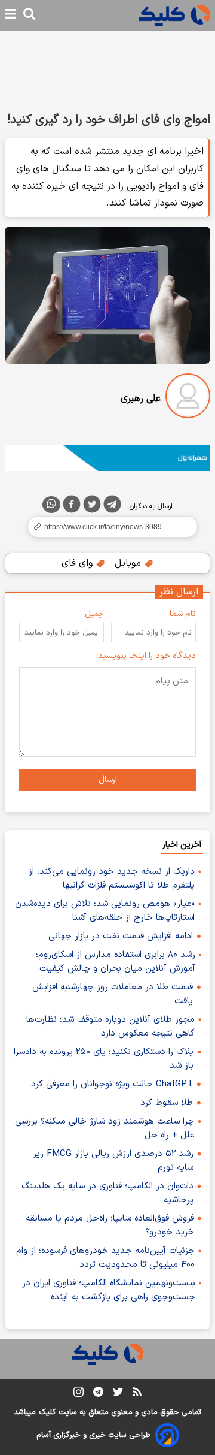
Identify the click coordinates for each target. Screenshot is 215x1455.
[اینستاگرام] (78, 1394)
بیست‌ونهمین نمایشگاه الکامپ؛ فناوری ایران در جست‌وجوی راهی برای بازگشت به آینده (108, 1290)
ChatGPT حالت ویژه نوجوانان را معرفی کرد (112, 1084)
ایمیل (94, 614)
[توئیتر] (92, 506)
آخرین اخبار (181, 844)
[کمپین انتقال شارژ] (107, 458)
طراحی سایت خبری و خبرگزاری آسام (93, 1435)
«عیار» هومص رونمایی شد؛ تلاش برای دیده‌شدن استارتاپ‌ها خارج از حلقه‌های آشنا (105, 911)
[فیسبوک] (72, 506)
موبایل (129, 563)
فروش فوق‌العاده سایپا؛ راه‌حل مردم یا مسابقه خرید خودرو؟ (110, 1225)
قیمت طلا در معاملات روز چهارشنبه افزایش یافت (112, 994)
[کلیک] (174, 15)
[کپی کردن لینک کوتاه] (107, 526)
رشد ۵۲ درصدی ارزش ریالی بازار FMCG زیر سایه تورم (113, 1161)
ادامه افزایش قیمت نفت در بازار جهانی (120, 936)
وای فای (79, 563)
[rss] (137, 1394)
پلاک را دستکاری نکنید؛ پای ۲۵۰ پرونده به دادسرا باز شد (104, 1059)
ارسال (108, 780)
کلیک (47, 1412)
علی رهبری (141, 398)
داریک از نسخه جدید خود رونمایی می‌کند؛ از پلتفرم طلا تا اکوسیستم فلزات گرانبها (112, 878)
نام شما (183, 614)
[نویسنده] (187, 398)
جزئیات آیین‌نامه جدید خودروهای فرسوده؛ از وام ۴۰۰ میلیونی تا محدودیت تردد (105, 1258)
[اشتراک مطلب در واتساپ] (51, 504)
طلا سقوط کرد (166, 1103)
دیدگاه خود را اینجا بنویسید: (146, 656)
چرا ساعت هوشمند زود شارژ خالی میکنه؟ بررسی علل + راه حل (104, 1128)
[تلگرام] (112, 506)
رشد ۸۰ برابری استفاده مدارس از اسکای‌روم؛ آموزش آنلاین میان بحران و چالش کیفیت (115, 962)
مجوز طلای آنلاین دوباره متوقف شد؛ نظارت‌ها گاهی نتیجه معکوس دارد (110, 1026)
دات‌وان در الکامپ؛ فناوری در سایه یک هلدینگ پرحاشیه (108, 1193)
